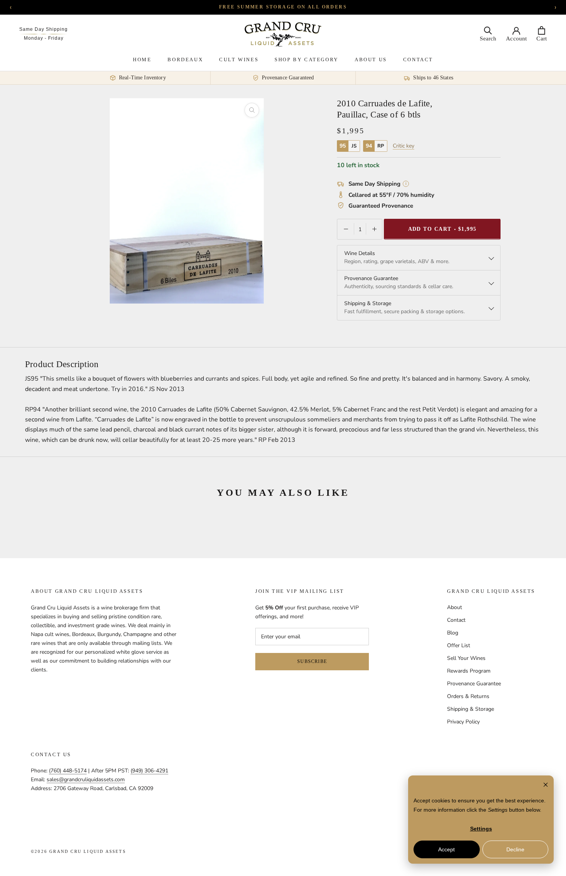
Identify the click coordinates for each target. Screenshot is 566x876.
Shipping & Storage (470, 709)
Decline (515, 849)
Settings (481, 829)
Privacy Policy (463, 721)
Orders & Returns (468, 696)
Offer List (458, 645)
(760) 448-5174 (68, 770)
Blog (452, 632)
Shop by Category (306, 59)
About (454, 607)
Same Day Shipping (43, 29)
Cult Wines (238, 59)
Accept (446, 849)
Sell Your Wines (466, 658)
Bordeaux (185, 59)
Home (142, 59)
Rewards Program (469, 671)
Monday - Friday (44, 38)
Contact (418, 59)
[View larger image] (251, 110)
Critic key (403, 145)
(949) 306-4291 (149, 770)
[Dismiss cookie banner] (545, 785)
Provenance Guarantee (474, 683)
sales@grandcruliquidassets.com (86, 779)
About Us (371, 59)
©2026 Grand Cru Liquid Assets (78, 851)
